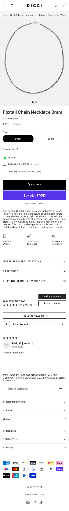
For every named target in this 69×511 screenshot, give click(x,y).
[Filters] (6, 324)
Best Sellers (16, 15)
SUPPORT (8, 410)
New (5, 15)
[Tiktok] (41, 502)
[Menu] (4, 5)
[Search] (12, 5)
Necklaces (30, 15)
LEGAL (6, 419)
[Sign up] (60, 389)
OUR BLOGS (9, 431)
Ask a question (52, 303)
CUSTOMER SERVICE (14, 402)
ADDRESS (8, 447)
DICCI (39, 487)
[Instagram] (34, 502)
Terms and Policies (34, 494)
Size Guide (9, 149)
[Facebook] (28, 502)
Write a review (52, 296)
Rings (42, 15)
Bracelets (53, 15)
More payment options (34, 203)
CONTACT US (10, 439)
